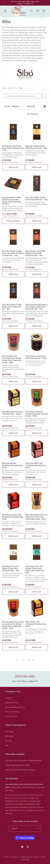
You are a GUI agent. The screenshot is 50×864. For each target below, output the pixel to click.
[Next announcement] (45, 3)
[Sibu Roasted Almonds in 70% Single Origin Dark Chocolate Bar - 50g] (37, 290)
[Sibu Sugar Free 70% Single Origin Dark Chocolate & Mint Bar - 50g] (37, 552)
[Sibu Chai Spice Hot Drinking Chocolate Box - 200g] (37, 449)
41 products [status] (32, 114)
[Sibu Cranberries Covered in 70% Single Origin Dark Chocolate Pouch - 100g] (13, 342)
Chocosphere (13, 857)
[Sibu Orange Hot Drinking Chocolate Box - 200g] (13, 449)
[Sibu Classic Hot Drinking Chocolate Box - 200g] (37, 608)
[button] (5, 11)
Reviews (8, 740)
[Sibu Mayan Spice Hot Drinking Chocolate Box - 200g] (13, 501)
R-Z (16, 88)
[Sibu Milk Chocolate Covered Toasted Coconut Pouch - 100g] (37, 398)
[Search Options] (43, 96)
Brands (10, 88)
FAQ (6, 745)
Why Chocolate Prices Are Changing (20, 769)
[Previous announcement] (5, 3)
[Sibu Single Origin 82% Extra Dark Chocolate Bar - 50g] (13, 132)
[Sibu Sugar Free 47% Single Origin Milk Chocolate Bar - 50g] (13, 552)
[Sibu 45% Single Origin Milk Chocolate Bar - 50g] (37, 132)
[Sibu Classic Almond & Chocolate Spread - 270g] (37, 342)
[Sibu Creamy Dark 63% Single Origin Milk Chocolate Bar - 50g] (37, 237)
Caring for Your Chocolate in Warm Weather (23, 760)
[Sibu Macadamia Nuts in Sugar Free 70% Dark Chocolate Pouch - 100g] (37, 501)
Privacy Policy (11, 716)
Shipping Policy (12, 702)
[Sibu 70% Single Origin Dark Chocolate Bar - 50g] (37, 183)
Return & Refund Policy (15, 707)
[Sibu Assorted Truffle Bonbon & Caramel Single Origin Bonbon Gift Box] (13, 183)
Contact (8, 698)
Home (4, 88)
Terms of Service (12, 711)
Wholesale (9, 736)
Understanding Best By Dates (17, 765)
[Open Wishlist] (38, 11)
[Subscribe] (38, 828)
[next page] (33, 660)
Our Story (9, 731)
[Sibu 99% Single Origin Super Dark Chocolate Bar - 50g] (13, 290)
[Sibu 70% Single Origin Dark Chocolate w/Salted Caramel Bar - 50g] (13, 237)
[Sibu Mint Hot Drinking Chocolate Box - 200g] (13, 398)
